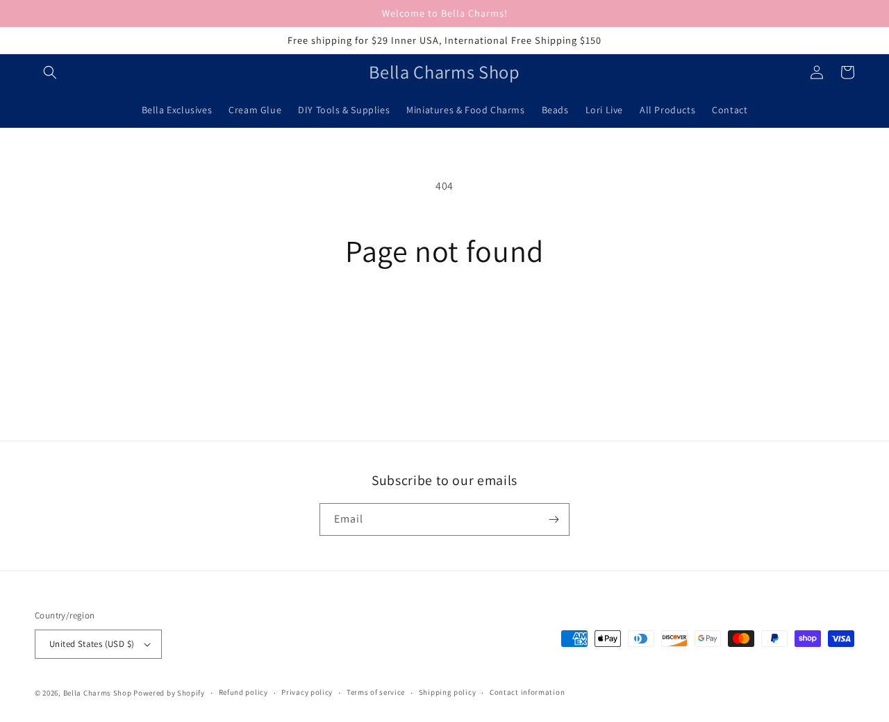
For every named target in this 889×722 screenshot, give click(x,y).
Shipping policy (447, 692)
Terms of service (376, 692)
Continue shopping (445, 320)
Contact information (527, 692)
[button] (50, 72)
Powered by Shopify (169, 693)
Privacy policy (307, 692)
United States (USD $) (91, 644)
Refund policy (243, 692)
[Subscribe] (553, 519)
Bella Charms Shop (97, 693)
